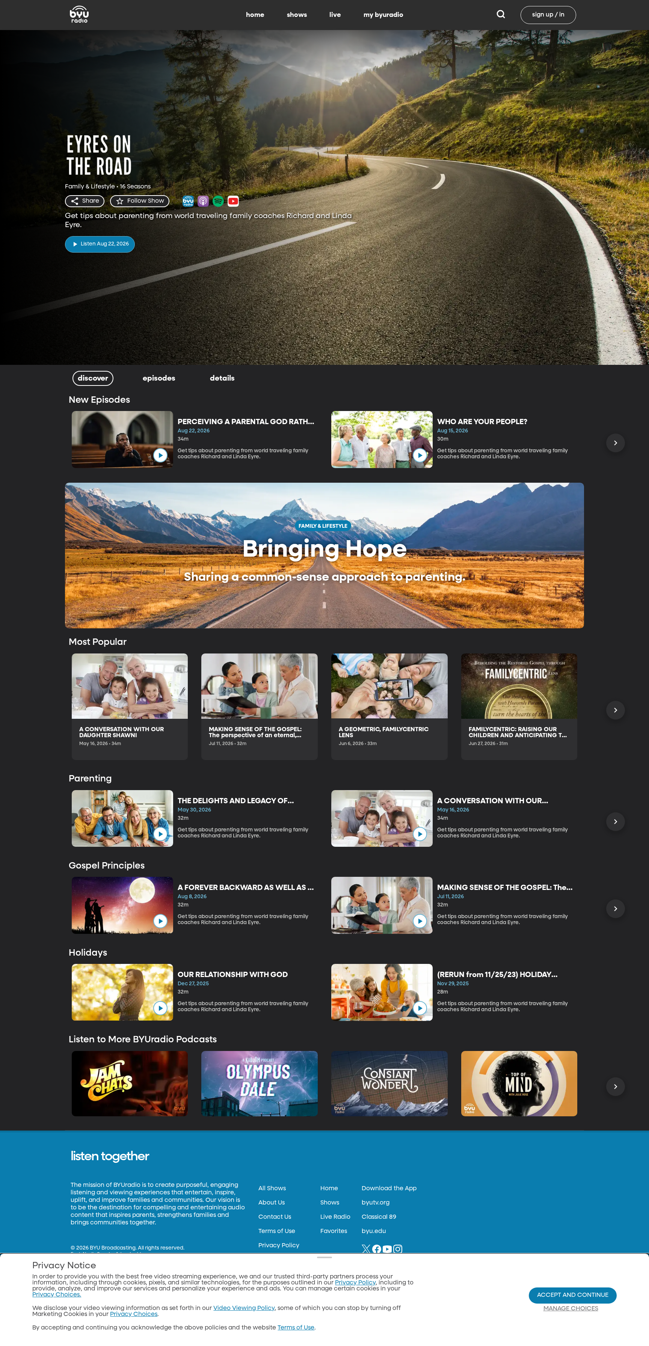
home (255, 15)
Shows (329, 1203)
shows (297, 15)
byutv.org (375, 1203)
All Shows (272, 1189)
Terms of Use (276, 1232)
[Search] (501, 15)
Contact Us (274, 1217)
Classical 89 (379, 1217)
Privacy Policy (278, 1246)
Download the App (389, 1189)
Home (329, 1189)
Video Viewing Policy (244, 1308)
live (335, 15)
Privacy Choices (133, 1314)
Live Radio (335, 1217)
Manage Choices (570, 1309)
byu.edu (374, 1232)
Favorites (333, 1232)
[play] (160, 455)
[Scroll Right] (615, 443)
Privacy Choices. (56, 1295)
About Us (271, 1203)
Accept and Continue (572, 1295)
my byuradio (383, 15)
